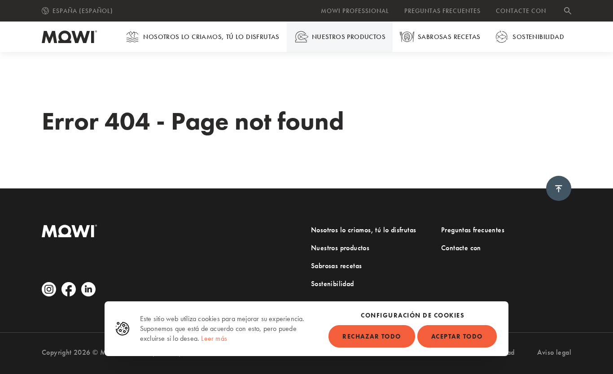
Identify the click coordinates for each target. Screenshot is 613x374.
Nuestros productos (348, 36)
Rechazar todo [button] (371, 336)
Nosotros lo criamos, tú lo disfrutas (211, 36)
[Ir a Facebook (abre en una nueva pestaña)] (68, 289)
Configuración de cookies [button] (412, 315)
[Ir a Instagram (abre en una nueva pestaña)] (49, 289)
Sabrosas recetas (449, 36)
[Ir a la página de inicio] (69, 36)
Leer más (214, 338)
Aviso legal (554, 352)
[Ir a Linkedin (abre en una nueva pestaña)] (88, 289)
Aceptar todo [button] (457, 336)
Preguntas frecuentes (442, 10)
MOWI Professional (355, 10)
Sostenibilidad (538, 36)
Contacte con (521, 10)
